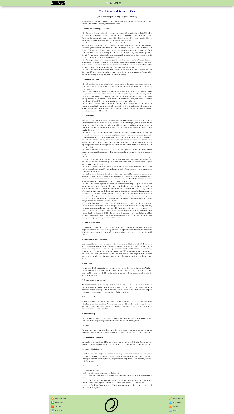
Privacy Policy (177, 402)
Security (175, 410)
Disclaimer (176, 406)
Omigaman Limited (60, 398)
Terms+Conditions (178, 398)
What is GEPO (59, 402)
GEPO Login (58, 410)
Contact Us (58, 406)
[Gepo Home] (58, 4)
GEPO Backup (113, 2)
